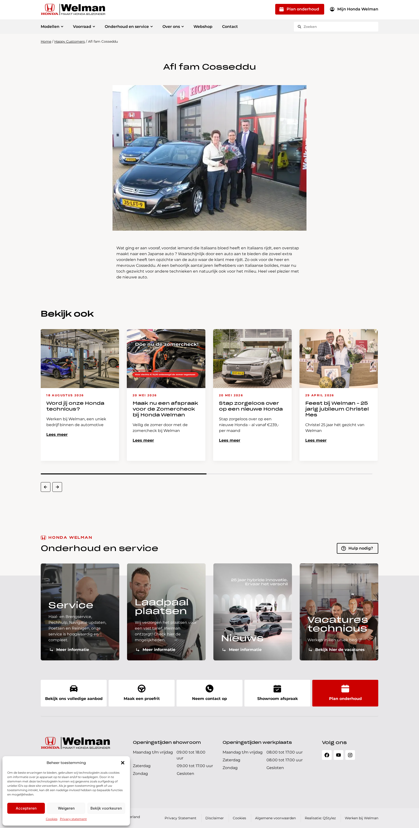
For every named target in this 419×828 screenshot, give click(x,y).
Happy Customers (69, 41)
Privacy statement (73, 819)
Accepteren (26, 808)
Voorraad (82, 26)
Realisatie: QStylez (320, 818)
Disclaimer (214, 818)
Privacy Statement (180, 818)
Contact (230, 26)
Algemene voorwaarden (275, 818)
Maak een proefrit (142, 698)
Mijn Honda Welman (357, 9)
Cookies (51, 819)
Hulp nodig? (360, 548)
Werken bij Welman (361, 818)
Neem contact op (209, 698)
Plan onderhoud (303, 9)
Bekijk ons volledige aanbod (74, 698)
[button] (122, 762)
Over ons (171, 26)
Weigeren (66, 808)
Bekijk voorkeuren (106, 808)
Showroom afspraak (277, 698)
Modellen (50, 26)
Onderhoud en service (127, 26)
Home (46, 41)
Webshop (202, 26)
